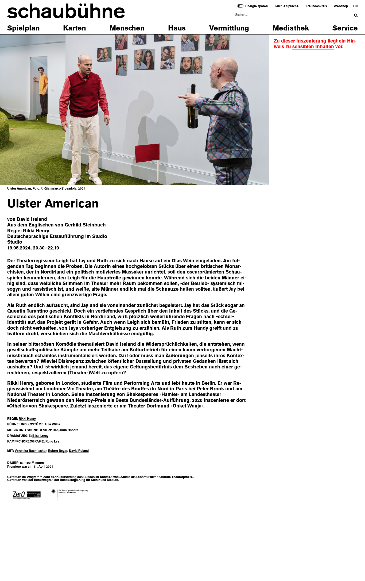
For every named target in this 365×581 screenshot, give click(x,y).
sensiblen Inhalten (313, 46)
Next (250, 109)
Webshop (341, 6)
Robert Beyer (57, 451)
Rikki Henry (27, 419)
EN (355, 6)
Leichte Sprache (286, 6)
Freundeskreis (316, 6)
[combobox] (294, 15)
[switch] (240, 5)
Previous (19, 109)
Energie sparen (256, 6)
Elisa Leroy (40, 436)
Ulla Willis (52, 424)
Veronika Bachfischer (30, 451)
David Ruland (79, 451)
